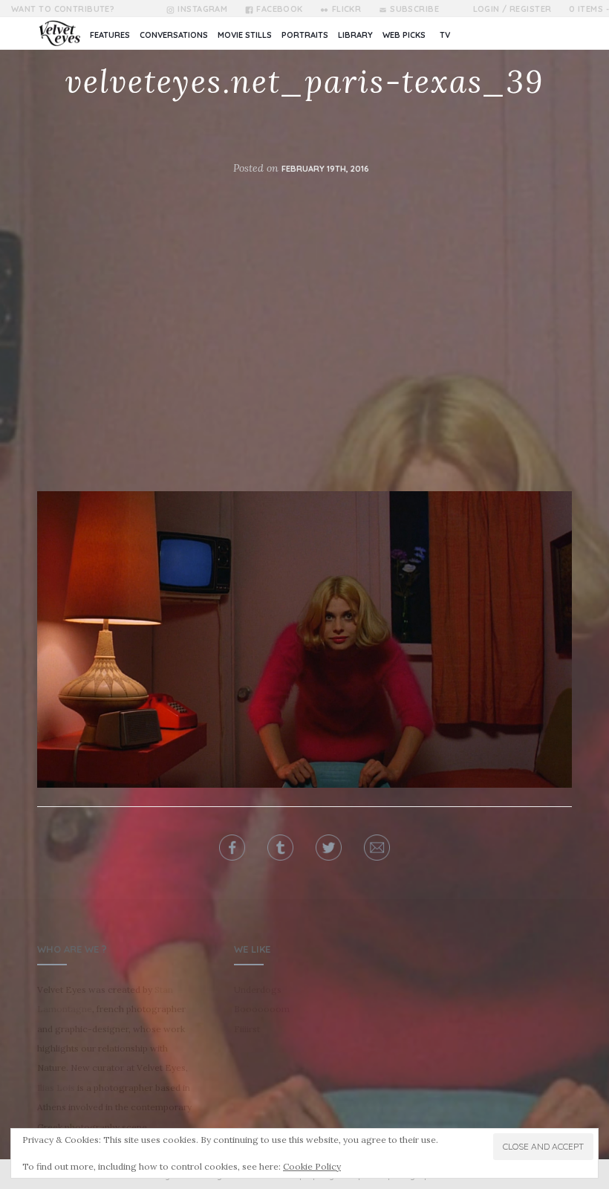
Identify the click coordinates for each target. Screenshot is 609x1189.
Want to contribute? (62, 9)
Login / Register (512, 9)
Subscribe (414, 9)
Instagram (202, 9)
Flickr (346, 9)
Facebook (279, 9)
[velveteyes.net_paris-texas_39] (304, 638)
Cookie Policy (312, 1166)
